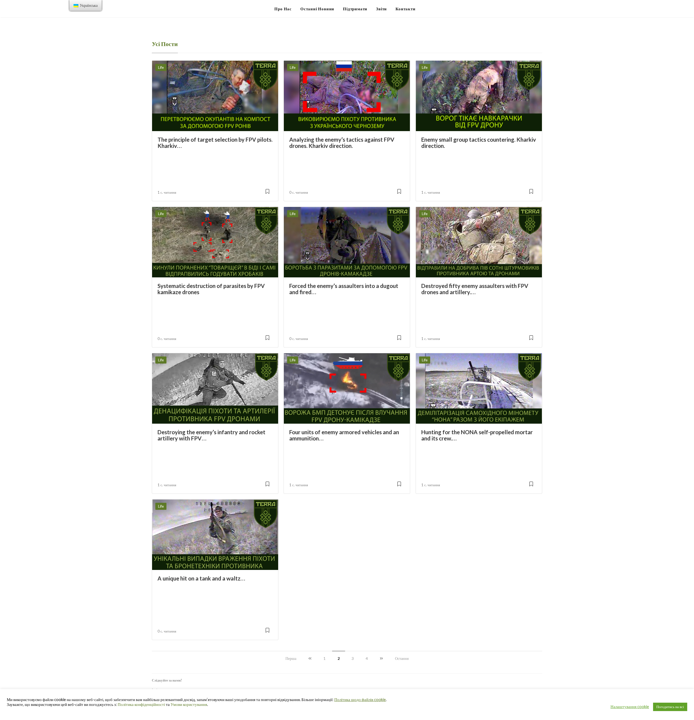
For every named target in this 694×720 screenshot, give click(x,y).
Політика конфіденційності (141, 704)
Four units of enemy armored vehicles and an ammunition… (344, 435)
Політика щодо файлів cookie (360, 699)
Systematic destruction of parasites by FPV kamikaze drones (211, 289)
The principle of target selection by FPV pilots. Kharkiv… (215, 142)
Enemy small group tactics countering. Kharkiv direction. (478, 142)
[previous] (309, 658)
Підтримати (355, 8)
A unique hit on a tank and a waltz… (201, 578)
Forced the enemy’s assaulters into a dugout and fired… (343, 289)
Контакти (405, 8)
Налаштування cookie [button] (630, 706)
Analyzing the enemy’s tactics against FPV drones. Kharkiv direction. (341, 142)
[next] (381, 658)
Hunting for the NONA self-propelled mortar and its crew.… (477, 435)
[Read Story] (267, 193)
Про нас (283, 8)
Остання (402, 658)
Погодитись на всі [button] (670, 707)
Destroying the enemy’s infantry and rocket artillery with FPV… (211, 435)
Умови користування (189, 704)
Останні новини (317, 8)
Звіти (381, 8)
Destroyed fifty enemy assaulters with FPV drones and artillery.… (474, 289)
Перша (290, 658)
